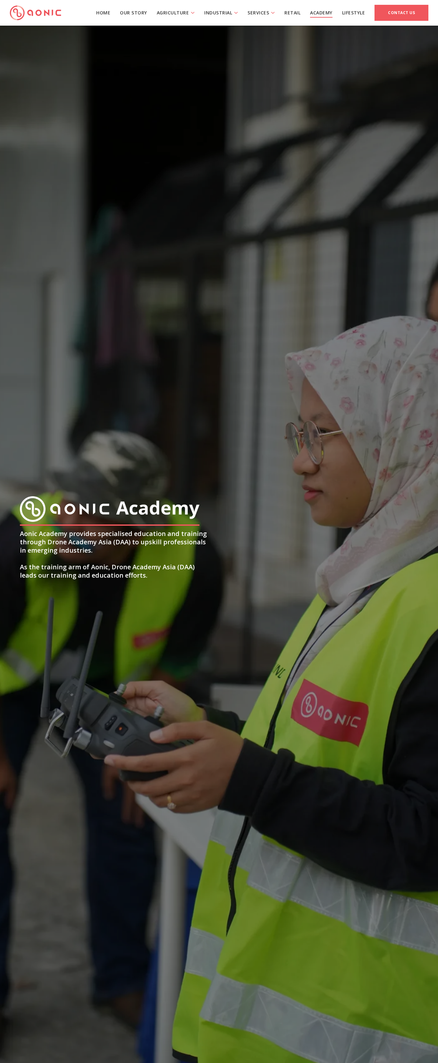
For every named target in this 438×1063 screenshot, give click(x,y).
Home (103, 13)
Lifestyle (353, 13)
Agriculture (173, 13)
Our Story (133, 13)
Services (258, 13)
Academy (321, 13)
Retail (292, 13)
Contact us (401, 12)
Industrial (218, 13)
